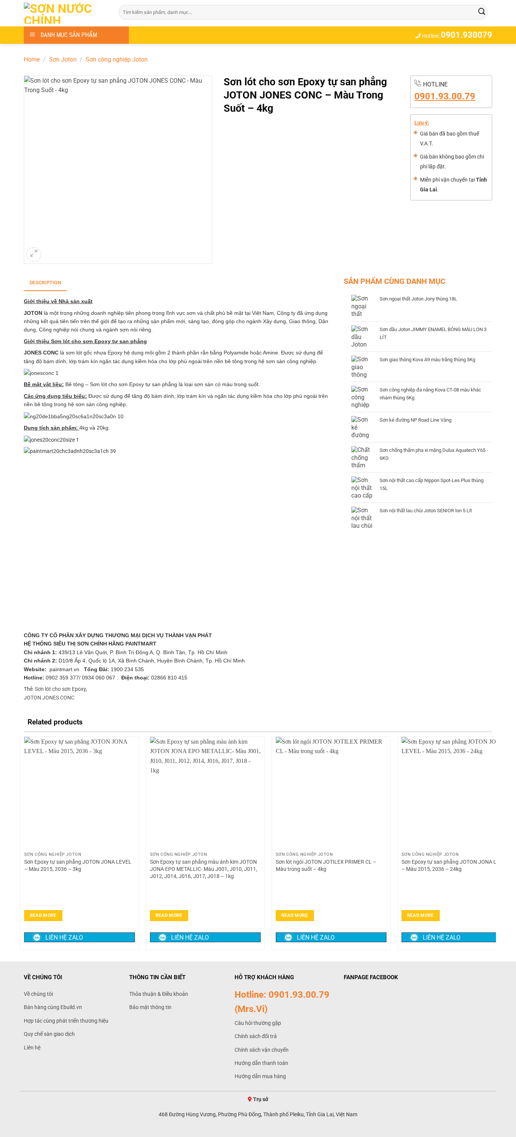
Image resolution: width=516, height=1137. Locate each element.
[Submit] (482, 12)
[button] (33, 254)
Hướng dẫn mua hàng (260, 1076)
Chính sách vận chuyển (262, 1050)
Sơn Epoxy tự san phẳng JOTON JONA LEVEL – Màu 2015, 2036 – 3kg (77, 865)
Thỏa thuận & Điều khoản (158, 994)
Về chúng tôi (38, 994)
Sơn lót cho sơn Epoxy (60, 689)
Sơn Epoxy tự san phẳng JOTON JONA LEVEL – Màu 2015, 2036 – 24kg (455, 865)
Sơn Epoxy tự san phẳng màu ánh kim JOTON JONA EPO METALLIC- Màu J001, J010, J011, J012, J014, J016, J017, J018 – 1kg (203, 869)
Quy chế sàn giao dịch (49, 1034)
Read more (43, 915)
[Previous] (24, 842)
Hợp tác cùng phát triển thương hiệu (66, 1021)
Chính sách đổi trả (256, 1036)
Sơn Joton (63, 59)
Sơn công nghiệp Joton (117, 59)
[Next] (491, 842)
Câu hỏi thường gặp (258, 1023)
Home (32, 59)
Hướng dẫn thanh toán (261, 1063)
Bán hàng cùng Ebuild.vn (53, 1007)
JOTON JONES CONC (49, 698)
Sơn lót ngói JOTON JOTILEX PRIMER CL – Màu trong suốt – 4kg (326, 865)
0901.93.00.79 (444, 96)
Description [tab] (45, 282)
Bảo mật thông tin (150, 1007)
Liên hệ (32, 1048)
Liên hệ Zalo (64, 937)
